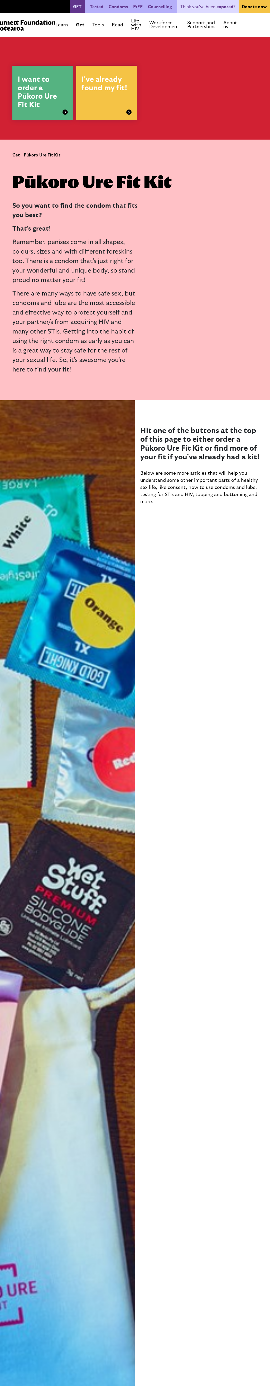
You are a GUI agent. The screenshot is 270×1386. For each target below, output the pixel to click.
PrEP (138, 7)
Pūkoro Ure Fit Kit (42, 155)
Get (16, 155)
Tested (96, 7)
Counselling (160, 7)
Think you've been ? (207, 7)
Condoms (118, 7)
